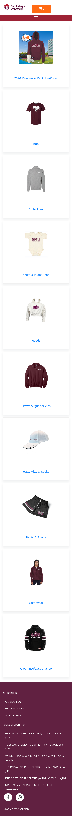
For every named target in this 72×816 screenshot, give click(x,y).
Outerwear (36, 603)
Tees (36, 143)
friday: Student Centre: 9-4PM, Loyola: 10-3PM (35, 778)
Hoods (36, 340)
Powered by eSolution (16, 809)
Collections (36, 209)
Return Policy (15, 708)
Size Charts (13, 715)
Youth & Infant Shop (36, 275)
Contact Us (13, 701)
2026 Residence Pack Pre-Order (36, 78)
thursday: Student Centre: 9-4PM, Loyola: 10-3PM (35, 769)
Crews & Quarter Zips (36, 406)
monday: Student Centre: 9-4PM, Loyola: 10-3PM (34, 735)
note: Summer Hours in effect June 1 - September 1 (30, 787)
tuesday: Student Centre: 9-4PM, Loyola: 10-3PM (34, 747)
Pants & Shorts (36, 537)
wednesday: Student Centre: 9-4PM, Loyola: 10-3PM (34, 758)
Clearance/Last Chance (36, 668)
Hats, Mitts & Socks (36, 471)
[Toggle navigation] (36, 18)
